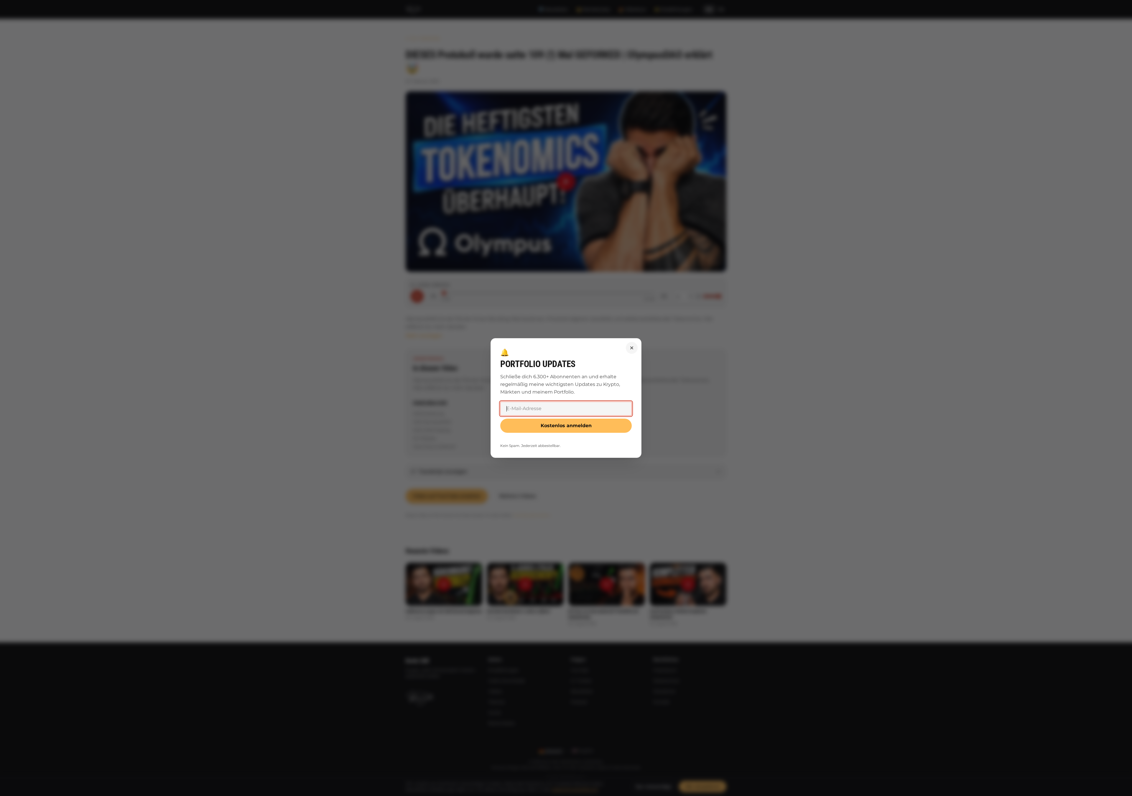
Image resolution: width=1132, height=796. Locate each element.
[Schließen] (632, 348)
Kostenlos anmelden (566, 425)
